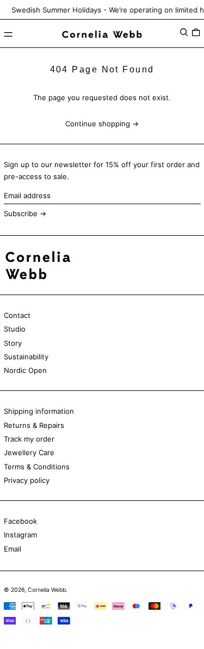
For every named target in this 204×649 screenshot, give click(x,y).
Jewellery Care (29, 452)
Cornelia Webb (47, 589)
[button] (184, 32)
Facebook (20, 521)
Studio (15, 328)
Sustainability (26, 356)
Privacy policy (27, 480)
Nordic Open (25, 370)
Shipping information (39, 411)
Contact (17, 315)
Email (12, 548)
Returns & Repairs (34, 425)
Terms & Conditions (37, 466)
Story (13, 343)
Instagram (20, 534)
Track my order (29, 438)
